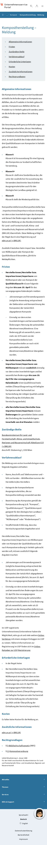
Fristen (12, 46)
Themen (5, 787)
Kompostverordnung (19, 751)
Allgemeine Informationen (20, 41)
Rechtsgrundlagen (17, 76)
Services (5, 794)
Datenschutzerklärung (23, 831)
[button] (39, 813)
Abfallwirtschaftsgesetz (19, 745)
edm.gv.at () (11, 240)
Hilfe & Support (8, 802)
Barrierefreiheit (23, 835)
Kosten (12, 66)
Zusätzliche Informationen (20, 71)
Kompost (13, 15)
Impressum (23, 839)
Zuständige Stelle (16, 51)
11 (8, 751)
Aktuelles (5, 779)
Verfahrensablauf (16, 56)
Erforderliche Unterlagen (20, 61)
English (25, 823)
